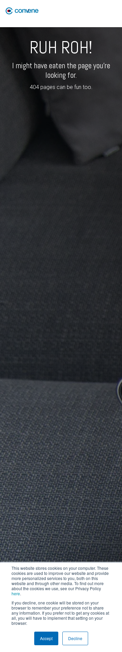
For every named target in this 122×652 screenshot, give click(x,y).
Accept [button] (46, 638)
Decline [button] (75, 638)
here (16, 593)
